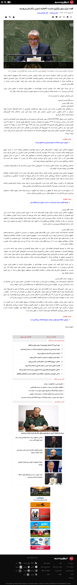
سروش (25, 567)
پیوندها (71, 578)
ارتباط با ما (70, 567)
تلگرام (32, 567)
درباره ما (71, 563)
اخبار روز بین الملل (59, 379)
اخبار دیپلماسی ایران (42, 13)
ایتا (16, 571)
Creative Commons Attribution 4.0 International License (55, 583)
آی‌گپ (25, 571)
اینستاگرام (33, 571)
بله (16, 563)
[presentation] (71, 17)
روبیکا (17, 567)
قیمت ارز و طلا (51, 337)
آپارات (25, 563)
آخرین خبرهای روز (59, 402)
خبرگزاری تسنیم (51, 75)
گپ (24, 575)
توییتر (32, 575)
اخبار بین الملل (54, 13)
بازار (61, 563)
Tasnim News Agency (21, 583)
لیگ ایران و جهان (24, 337)
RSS (32, 563)
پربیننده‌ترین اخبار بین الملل (56, 340)
